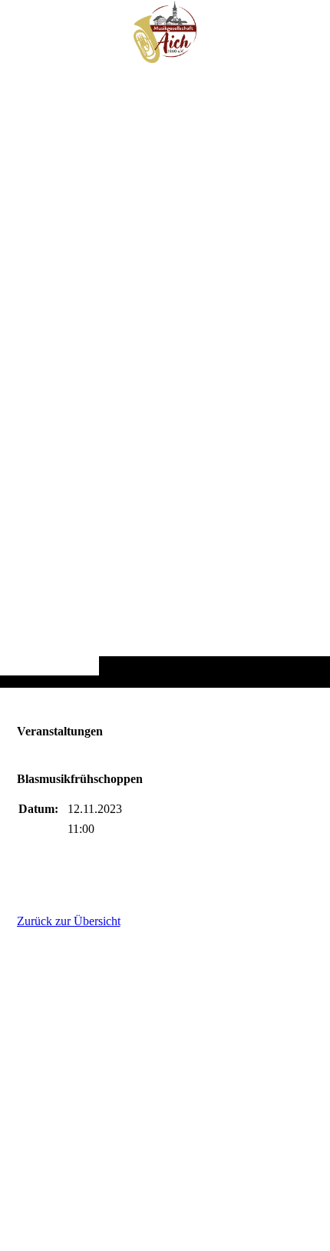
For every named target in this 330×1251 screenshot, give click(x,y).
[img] (165, 374)
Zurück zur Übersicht (68, 920)
